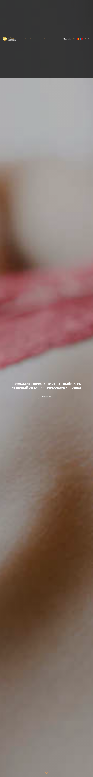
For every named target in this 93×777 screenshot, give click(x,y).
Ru (86, 39)
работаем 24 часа (67, 39)
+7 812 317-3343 (66, 38)
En (89, 39)
